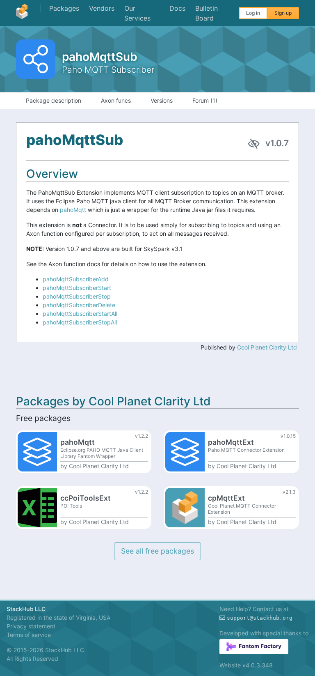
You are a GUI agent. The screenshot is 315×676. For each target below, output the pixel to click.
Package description (53, 100)
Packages (64, 8)
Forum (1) (204, 100)
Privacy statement (31, 626)
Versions (162, 100)
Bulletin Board (206, 13)
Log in (253, 13)
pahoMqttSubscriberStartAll (80, 313)
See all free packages (157, 551)
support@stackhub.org (259, 618)
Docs (177, 8)
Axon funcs (116, 100)
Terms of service (29, 634)
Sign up (283, 13)
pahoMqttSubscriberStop (77, 296)
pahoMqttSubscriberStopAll (80, 322)
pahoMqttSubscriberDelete (79, 304)
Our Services (137, 13)
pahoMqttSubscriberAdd (76, 279)
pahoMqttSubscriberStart (77, 287)
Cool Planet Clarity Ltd (267, 347)
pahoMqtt (73, 209)
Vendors (101, 8)
